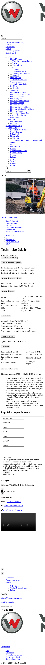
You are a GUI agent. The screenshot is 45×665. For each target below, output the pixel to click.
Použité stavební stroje (14, 126)
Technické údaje (11, 223)
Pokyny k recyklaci (13, 657)
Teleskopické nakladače (21, 74)
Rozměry (9, 225)
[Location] (2, 610)
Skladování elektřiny (19, 84)
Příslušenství (10, 229)
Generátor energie (16, 82)
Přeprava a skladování (9, 369)
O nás (10, 144)
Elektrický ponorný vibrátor (20, 94)
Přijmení (6, 423)
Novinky (13, 155)
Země (5, 436)
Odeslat (6, 472)
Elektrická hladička (17, 96)
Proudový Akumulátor (20, 113)
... (6, 238)
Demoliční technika (19, 80)
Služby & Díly (13, 128)
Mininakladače (15, 78)
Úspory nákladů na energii (19, 115)
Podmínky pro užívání (14, 655)
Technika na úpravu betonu (22, 61)
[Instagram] (5, 610)
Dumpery (15, 76)
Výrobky (11, 57)
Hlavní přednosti (12, 221)
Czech (14, 53)
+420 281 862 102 (14, 502)
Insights (13, 157)
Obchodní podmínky (13, 659)
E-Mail (6, 441)
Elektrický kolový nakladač (20, 107)
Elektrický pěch (16, 99)
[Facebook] (7, 610)
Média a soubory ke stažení (15, 232)
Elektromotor (6, 316)
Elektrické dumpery (17, 111)
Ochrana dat (10, 653)
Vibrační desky (17, 65)
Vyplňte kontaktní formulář (13, 506)
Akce (12, 159)
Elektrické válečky (17, 103)
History (13, 149)
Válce (12, 67)
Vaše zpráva (7, 458)
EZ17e (8, 244)
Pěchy (14, 63)
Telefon (5, 445)
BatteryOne (14, 117)
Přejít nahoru (5, 647)
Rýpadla (15, 69)
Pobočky (13, 124)
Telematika (16, 138)
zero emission (13, 90)
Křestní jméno (8, 418)
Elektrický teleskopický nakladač (22, 109)
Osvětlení (13, 86)
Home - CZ (10, 235)
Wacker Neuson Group (14, 580)
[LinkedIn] (12, 610)
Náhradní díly (15, 134)
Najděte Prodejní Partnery (15, 42)
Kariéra (8, 49)
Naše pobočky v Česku (18, 151)
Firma (5, 427)
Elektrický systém (8, 336)
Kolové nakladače (19, 71)
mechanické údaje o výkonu (11, 278)
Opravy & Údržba (16, 132)
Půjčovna (11, 119)
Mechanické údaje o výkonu (11, 263)
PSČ (5, 432)
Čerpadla (15, 88)
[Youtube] (10, 610)
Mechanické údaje (8, 291)
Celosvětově (10, 47)
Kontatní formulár (7, 602)
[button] (13, 51)
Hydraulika (5, 347)
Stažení (12, 161)
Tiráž (7, 651)
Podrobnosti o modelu (14, 227)
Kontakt (8, 45)
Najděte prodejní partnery (10, 217)
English (9, 53)
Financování (14, 136)
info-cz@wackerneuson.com (11, 598)
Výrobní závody (16, 153)
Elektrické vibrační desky (19, 101)
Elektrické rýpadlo (17, 105)
